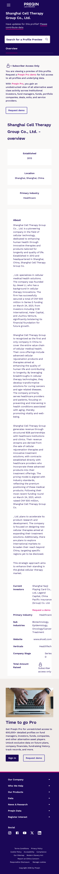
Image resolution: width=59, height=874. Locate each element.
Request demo (16, 110)
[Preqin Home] (31, 5)
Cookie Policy (15, 852)
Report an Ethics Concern (28, 859)
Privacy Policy (36, 848)
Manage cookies (39, 862)
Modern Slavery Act (35, 855)
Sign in (12, 758)
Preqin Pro (17, 83)
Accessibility (29, 852)
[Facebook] (17, 832)
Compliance (41, 852)
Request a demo (41, 610)
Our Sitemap (19, 855)
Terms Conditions (21, 848)
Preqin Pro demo (27, 74)
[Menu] (8, 5)
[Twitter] (32, 832)
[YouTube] (24, 832)
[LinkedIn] (39, 832)
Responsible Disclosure (20, 862)
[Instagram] (9, 832)
